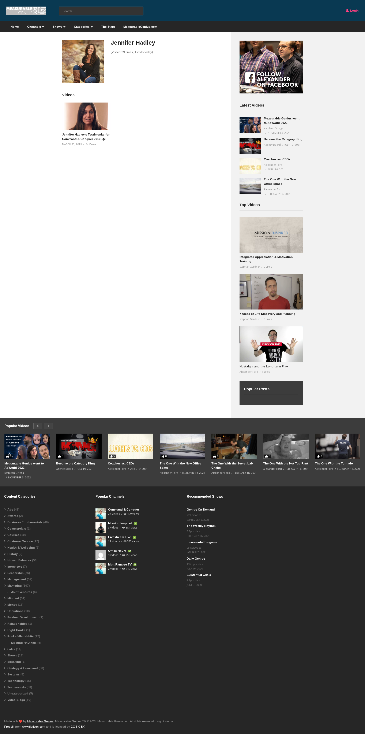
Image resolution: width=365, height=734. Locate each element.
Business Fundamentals (24, 522)
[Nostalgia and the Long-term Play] (271, 344)
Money (12, 604)
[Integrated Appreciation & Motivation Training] (271, 235)
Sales (11, 649)
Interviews (14, 566)
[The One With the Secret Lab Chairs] (234, 446)
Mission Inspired (120, 523)
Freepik (9, 726)
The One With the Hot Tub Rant (285, 463)
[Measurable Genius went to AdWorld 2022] (250, 125)
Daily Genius (196, 558)
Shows (57, 26)
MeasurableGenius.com (140, 26)
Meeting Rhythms (24, 642)
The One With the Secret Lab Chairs (232, 465)
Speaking (14, 661)
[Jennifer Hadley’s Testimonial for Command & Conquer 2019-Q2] (86, 116)
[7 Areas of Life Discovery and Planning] (271, 291)
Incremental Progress (202, 542)
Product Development (23, 617)
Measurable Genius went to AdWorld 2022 (24, 465)
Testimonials (16, 687)
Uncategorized (17, 693)
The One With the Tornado (334, 463)
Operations (15, 611)
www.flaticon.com (33, 726)
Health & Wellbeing (21, 547)
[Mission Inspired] (100, 527)
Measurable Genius (40, 721)
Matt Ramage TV (120, 564)
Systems (13, 674)
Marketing (14, 585)
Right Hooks (16, 630)
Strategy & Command (22, 668)
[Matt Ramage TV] (100, 568)
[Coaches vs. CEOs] (250, 166)
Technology (16, 680)
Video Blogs (16, 699)
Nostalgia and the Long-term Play (264, 366)
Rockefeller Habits (20, 636)
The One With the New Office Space (180, 465)
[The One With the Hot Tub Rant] (286, 446)
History (12, 554)
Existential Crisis (199, 575)
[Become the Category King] (250, 146)
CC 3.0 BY (77, 726)
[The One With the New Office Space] (250, 186)
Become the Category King (283, 139)
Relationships (17, 623)
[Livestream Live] (100, 541)
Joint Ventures (21, 592)
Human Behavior (19, 560)
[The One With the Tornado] (337, 446)
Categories (82, 26)
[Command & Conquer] (100, 513)
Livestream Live (120, 537)
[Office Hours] (100, 555)
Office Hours (117, 550)
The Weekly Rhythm (201, 525)
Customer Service (20, 541)
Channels (34, 26)
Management (16, 579)
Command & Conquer (123, 509)
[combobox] (101, 11)
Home (15, 26)
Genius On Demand (201, 509)
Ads (10, 509)
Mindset (13, 598)
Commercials (16, 528)
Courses (13, 535)
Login (354, 10)
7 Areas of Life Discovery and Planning (268, 313)
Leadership (15, 573)
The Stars (108, 26)
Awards (12, 516)
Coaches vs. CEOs (277, 159)
